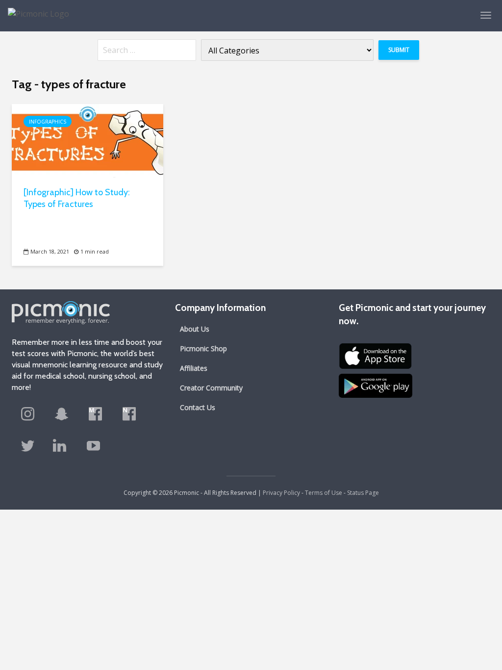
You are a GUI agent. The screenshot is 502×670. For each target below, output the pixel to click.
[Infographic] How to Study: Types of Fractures (77, 198)
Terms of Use (323, 493)
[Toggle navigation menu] (485, 15)
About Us (194, 329)
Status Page (363, 493)
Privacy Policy (281, 493)
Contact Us (197, 407)
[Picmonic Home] (34, 8)
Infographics (47, 121)
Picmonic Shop (203, 348)
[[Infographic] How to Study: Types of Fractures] (87, 139)
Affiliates (193, 368)
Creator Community (211, 387)
